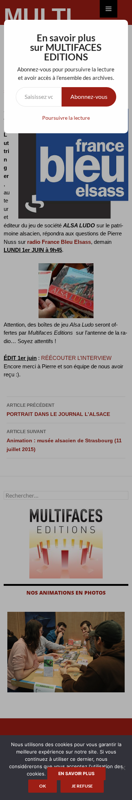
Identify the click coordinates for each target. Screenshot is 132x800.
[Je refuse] (122, 767)
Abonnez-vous (88, 96)
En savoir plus (76, 773)
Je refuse (82, 786)
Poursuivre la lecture (66, 118)
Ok (42, 786)
